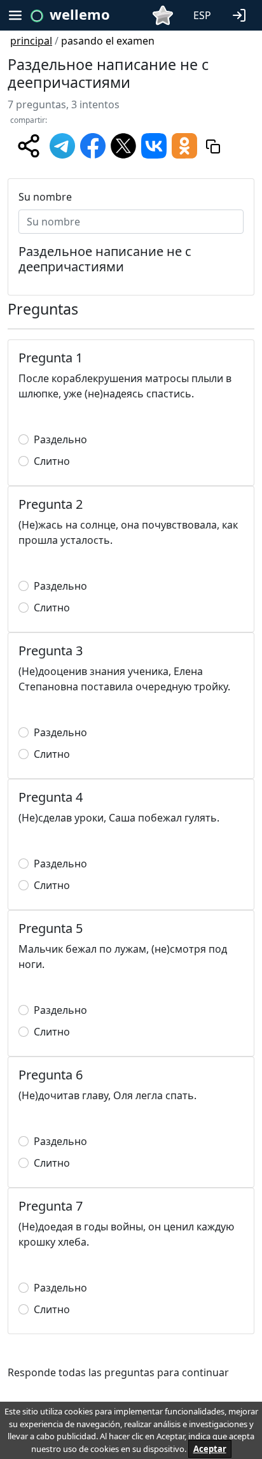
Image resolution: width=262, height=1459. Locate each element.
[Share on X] (123, 145)
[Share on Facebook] (93, 145)
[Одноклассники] (184, 145)
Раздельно (60, 439)
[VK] (154, 145)
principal (31, 41)
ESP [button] (202, 15)
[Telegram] (62, 145)
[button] (241, 14)
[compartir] (29, 146)
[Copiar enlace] (213, 146)
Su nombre (45, 197)
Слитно (52, 461)
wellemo (80, 14)
